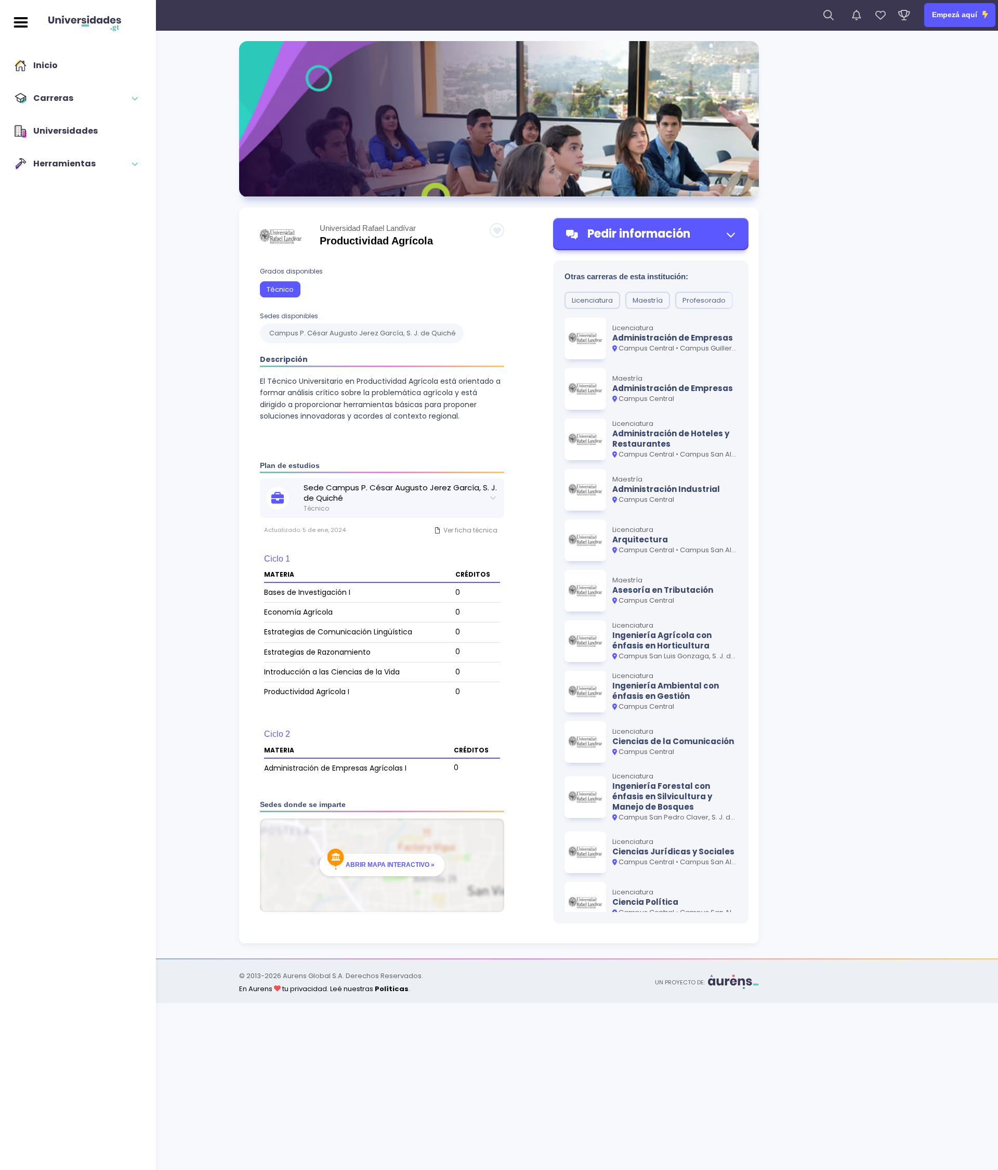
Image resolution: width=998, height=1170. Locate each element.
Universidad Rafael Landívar (368, 228)
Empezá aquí (955, 14)
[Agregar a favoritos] (497, 230)
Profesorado (704, 300)
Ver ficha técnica (470, 530)
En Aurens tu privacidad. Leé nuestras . (324, 989)
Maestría (648, 300)
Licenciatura (592, 300)
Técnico (280, 289)
